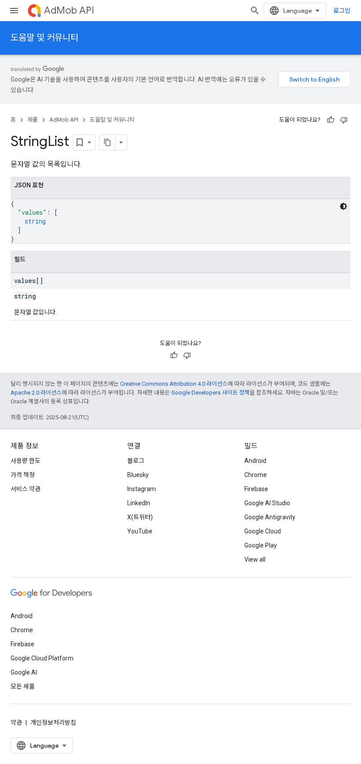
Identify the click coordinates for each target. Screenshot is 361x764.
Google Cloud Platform (42, 658)
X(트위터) (140, 517)
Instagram (141, 488)
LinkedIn (138, 503)
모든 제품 (23, 686)
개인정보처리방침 (53, 722)
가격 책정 (23, 474)
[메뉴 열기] (14, 10)
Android (255, 460)
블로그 (135, 460)
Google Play (260, 545)
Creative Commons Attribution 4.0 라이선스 (174, 383)
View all (254, 559)
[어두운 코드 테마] (343, 206)
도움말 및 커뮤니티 (44, 37)
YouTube (139, 531)
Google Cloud (262, 531)
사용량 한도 (26, 460)
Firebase (256, 488)
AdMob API (69, 10)
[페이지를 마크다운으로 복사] (107, 142)
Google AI (24, 672)
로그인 (341, 10)
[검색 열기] (255, 10)
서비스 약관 (26, 488)
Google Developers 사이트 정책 (210, 392)
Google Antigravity (269, 517)
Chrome (255, 474)
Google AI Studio (267, 503)
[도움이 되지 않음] (343, 120)
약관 (16, 722)
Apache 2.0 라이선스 (36, 392)
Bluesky (138, 474)
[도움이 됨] (330, 120)
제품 (32, 119)
